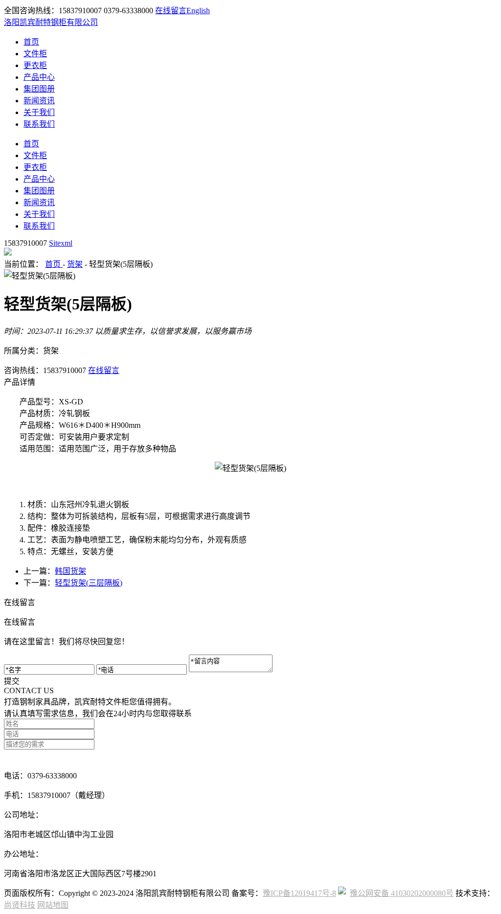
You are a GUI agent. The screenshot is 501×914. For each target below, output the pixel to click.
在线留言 (170, 10)
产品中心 (39, 77)
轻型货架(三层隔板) (88, 583)
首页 (31, 42)
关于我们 (39, 112)
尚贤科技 (19, 905)
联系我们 (39, 124)
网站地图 (52, 905)
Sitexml (60, 243)
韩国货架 (70, 571)
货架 (75, 264)
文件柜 (35, 53)
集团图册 (39, 89)
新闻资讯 (39, 100)
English (198, 10)
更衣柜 (35, 65)
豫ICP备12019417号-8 (299, 893)
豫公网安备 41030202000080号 (402, 893)
